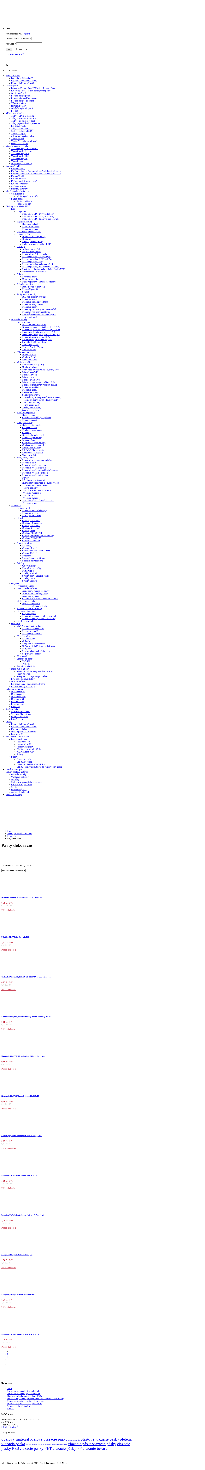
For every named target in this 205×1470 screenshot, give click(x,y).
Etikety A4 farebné (25, 762)
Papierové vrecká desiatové (34, 465)
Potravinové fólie (29, 359)
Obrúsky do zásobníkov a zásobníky (38, 535)
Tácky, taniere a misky (27, 294)
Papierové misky (29, 299)
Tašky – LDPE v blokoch (22, 116)
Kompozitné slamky (31, 226)
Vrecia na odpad (18, 133)
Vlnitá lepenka (17, 194)
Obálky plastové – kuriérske (23, 731)
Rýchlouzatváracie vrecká (33, 480)
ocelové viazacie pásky (48, 1439)
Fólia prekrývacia (18, 789)
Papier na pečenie (30, 420)
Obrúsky (20, 518)
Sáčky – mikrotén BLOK (22, 131)
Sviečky (20, 563)
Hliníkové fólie (29, 354)
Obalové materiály (19, 319)
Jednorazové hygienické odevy (36, 591)
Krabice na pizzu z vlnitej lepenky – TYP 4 (41, 327)
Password (11, 44)
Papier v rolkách (24, 204)
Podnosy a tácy (23, 234)
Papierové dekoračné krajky (34, 510)
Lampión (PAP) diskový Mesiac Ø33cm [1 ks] (19, 1175)
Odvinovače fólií (29, 357)
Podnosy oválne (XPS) (32, 241)
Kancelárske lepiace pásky (34, 435)
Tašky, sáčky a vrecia (26, 457)
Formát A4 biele (24, 759)
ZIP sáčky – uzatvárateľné (22, 136)
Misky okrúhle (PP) (31, 380)
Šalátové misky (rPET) (32, 395)
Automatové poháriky (32, 249)
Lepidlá (14, 111)
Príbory (20, 274)
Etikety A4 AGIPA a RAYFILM (31, 764)
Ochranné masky (18, 696)
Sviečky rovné (28, 578)
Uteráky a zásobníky (26, 611)
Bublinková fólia (13, 75)
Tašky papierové (25, 123)
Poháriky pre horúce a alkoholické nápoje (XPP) (43, 269)
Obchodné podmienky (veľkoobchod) (23, 1393)
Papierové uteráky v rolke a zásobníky (39, 618)
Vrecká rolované (29, 503)
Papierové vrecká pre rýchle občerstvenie (40, 470)
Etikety (14, 757)
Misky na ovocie (29, 375)
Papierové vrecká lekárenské (34, 468)
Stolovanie (15, 505)
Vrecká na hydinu (30, 498)
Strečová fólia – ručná (20, 711)
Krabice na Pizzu (18, 178)
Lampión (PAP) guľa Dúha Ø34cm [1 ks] (17, 1255)
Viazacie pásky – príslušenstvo (24, 148)
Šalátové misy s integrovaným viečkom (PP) (41, 397)
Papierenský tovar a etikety (17, 736)
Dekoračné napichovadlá (33, 628)
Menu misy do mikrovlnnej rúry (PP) (38, 332)
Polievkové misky (30, 392)
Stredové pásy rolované (32, 561)
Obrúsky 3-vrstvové (31, 528)
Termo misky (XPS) (31, 405)
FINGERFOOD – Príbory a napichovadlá (40, 219)
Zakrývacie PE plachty (16, 769)
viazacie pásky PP (67, 1448)
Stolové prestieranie (25, 543)
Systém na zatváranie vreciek (35, 485)
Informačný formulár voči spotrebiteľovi (24, 1403)
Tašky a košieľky (30, 488)
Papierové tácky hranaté (32, 304)
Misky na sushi (29, 377)
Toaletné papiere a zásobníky (29, 608)
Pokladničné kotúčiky (31, 447)
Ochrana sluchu (18, 691)
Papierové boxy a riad (28, 684)
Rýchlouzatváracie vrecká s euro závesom (40, 483)
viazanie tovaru (95, 1448)
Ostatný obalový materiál (17, 772)
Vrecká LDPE (28, 495)
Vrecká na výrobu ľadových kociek (38, 500)
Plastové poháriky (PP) (32, 261)
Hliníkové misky (29, 367)
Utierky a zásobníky (25, 621)
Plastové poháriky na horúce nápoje (38, 264)
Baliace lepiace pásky (31, 425)
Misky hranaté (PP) (30, 372)
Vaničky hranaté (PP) (31, 407)
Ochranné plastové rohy (21, 163)
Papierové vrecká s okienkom (35, 473)
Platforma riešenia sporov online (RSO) (24, 1396)
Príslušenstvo (17, 719)
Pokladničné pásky (25, 747)
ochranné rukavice (74, 1440)
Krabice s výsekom (19, 184)
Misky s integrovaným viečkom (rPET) (39, 385)
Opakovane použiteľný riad (29, 231)
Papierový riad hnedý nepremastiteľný (39, 309)
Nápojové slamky (24, 221)
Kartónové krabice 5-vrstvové (36, 173)
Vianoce (26, 664)
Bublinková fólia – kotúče (22, 78)
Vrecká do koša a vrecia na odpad (37, 490)
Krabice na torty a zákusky (23, 686)
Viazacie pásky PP (19, 158)
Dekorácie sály (28, 638)
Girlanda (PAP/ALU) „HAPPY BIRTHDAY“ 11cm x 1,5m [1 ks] (26, 977)
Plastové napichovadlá (32, 633)
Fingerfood (21, 211)
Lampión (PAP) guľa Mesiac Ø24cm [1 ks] (17, 1294)
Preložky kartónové (19, 189)
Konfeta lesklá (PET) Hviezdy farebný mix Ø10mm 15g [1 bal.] (26, 1016)
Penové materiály (18, 774)
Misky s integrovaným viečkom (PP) (38, 382)
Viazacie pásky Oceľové (22, 151)
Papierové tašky (29, 463)
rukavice (28, 1444)
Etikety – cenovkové (39, 767)
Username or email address (18, 38)
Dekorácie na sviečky (31, 568)
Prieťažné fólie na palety (33, 450)
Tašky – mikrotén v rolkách (23, 121)
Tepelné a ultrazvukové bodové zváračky (40, 400)
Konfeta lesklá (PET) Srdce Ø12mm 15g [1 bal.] (20, 1096)
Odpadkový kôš (29, 613)
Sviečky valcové (29, 581)
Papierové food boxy (31, 387)
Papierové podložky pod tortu (35, 302)
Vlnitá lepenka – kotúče (27, 196)
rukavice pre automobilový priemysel (55, 1444)
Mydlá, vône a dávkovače (28, 601)
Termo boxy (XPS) (30, 344)
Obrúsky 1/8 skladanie (32, 523)
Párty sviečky (28, 571)
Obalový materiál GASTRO (18, 206)
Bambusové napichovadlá (33, 287)
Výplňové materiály (20, 777)
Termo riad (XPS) (30, 317)
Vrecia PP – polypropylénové (24, 141)
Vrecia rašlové (17, 138)
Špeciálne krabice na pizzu (34, 342)
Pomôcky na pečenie (26, 412)
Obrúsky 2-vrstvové (31, 525)
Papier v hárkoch (24, 201)
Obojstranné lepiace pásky (33, 442)
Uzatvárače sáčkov (19, 143)
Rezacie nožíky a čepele (21, 784)
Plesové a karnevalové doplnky (36, 651)
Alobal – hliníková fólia (21, 792)
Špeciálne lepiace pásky (32, 452)
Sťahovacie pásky (27, 782)
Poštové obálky (18, 734)
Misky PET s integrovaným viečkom (33, 676)
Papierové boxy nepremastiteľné (36, 337)
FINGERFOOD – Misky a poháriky (38, 216)
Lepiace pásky (12, 85)
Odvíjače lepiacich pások (22, 108)
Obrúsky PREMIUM (31, 538)
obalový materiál (15, 1439)
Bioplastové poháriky (31, 251)
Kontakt (10, 1408)
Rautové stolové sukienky (33, 558)
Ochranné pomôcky (14, 689)
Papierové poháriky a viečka (34, 254)
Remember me (22, 49)
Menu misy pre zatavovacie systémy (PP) (40, 370)
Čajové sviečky (29, 566)
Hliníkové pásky (18, 106)
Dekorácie (15, 623)
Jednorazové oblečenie (27, 588)
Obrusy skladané (29, 553)
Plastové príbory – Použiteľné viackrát (39, 282)
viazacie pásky (104, 1444)
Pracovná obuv (17, 701)
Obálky (9, 721)
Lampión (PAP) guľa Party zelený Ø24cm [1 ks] (20, 1334)
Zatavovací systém (30, 410)
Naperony (26, 545)
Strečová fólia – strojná (21, 714)
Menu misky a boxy (20, 669)
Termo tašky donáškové (32, 347)
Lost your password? (15, 54)
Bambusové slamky (31, 224)
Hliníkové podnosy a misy (33, 236)
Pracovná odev (17, 704)
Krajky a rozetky (24, 508)
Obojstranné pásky (19, 93)
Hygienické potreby (25, 586)
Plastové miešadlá (30, 631)
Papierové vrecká (18, 126)
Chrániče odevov (29, 427)
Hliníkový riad (28, 239)
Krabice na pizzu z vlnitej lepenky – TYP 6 (41, 329)
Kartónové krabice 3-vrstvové (36, 171)
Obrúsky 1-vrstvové (31, 520)
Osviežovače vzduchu (37, 606)
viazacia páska (80, 1444)
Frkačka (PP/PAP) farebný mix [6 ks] (15, 937)
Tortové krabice (29, 349)
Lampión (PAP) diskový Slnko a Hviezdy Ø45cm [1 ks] (22, 1215)
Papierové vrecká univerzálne (35, 475)
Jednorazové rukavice (31, 596)
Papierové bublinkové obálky (24, 80)
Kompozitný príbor (30, 279)
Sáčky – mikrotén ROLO (22, 128)
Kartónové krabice (14, 166)
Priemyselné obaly (25, 422)
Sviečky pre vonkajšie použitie (35, 576)
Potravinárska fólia (19, 716)
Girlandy (26, 641)
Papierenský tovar (19, 739)
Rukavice (15, 706)
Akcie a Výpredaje (14, 794)
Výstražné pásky (18, 103)
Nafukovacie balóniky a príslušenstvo (38, 646)
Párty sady (27, 649)
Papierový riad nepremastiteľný (36, 312)
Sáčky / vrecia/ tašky (15, 113)
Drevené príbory (29, 277)
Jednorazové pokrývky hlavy (35, 593)
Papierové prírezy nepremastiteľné (37, 460)
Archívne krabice (18, 186)
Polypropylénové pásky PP (33, 88)
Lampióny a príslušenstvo (33, 643)
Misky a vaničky (24, 362)
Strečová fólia (12, 709)
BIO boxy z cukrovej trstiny (34, 324)
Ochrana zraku (17, 694)
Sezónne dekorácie (25, 659)
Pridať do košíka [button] (8, 910)
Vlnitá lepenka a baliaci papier (19, 191)
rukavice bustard (37, 1444)
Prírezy (25, 478)
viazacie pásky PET (36, 1448)
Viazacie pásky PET (20, 156)
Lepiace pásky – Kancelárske (24, 98)
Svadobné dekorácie (26, 666)
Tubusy (20, 754)
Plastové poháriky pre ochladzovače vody (40, 266)
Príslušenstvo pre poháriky (34, 271)
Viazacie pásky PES (20, 153)
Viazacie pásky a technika (17, 146)
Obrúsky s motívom (31, 540)
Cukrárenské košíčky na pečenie (36, 417)
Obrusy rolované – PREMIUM (36, 550)
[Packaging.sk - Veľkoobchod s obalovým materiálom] (17, 22)
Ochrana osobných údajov (18, 1406)
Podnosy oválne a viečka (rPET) (36, 244)
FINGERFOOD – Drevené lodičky (38, 214)
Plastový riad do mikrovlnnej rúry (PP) (39, 314)
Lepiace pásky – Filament (22, 101)
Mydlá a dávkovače (31, 603)
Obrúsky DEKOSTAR (32, 533)
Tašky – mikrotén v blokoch (23, 118)
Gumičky (26, 432)
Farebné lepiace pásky (32, 430)
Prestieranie (27, 556)
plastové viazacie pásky (100, 1439)
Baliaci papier (17, 199)
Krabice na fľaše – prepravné (24, 181)
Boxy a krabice (23, 322)
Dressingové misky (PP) (33, 364)
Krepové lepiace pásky (32, 437)
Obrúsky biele (28, 530)
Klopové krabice (18, 176)
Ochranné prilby (18, 699)
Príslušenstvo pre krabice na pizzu (37, 339)
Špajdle (25, 292)
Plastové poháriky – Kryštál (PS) (36, 256)
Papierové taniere (30, 307)
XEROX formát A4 (25, 752)
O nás (9, 1388)
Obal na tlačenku (18, 681)
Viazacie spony (18, 161)
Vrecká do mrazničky (31, 493)
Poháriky (21, 246)
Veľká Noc (27, 661)
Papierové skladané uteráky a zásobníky (39, 616)
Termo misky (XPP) (31, 402)
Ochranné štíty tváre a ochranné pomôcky (40, 598)
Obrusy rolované (29, 548)
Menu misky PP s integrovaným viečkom (35, 671)
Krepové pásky (30, 91)
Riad (13, 209)
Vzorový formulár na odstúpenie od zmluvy (26, 1401)
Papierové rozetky (30, 513)
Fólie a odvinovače (25, 352)
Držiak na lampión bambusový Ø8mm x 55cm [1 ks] (21, 897)
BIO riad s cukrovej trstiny (23, 679)
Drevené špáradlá (30, 289)
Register (26, 34)
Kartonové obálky (19, 729)
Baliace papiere (29, 415)
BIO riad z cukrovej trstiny (34, 297)
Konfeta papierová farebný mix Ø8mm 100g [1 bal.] (21, 1136)
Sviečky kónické (29, 573)
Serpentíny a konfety (31, 654)
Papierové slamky (30, 229)
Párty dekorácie (23, 636)
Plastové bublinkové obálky (23, 83)
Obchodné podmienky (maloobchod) (23, 1391)
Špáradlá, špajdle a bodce (28, 284)
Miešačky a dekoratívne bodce (30, 626)
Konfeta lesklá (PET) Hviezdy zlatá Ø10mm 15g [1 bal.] (23, 1056)
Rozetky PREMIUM (31, 515)
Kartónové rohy (18, 168)
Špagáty (14, 787)
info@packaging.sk (10, 1427)
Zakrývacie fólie (29, 455)
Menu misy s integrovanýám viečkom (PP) (41, 334)
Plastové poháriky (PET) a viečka (37, 259)
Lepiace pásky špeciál (20, 96)
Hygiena (15, 583)
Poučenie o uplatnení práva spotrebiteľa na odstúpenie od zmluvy (35, 1398)
